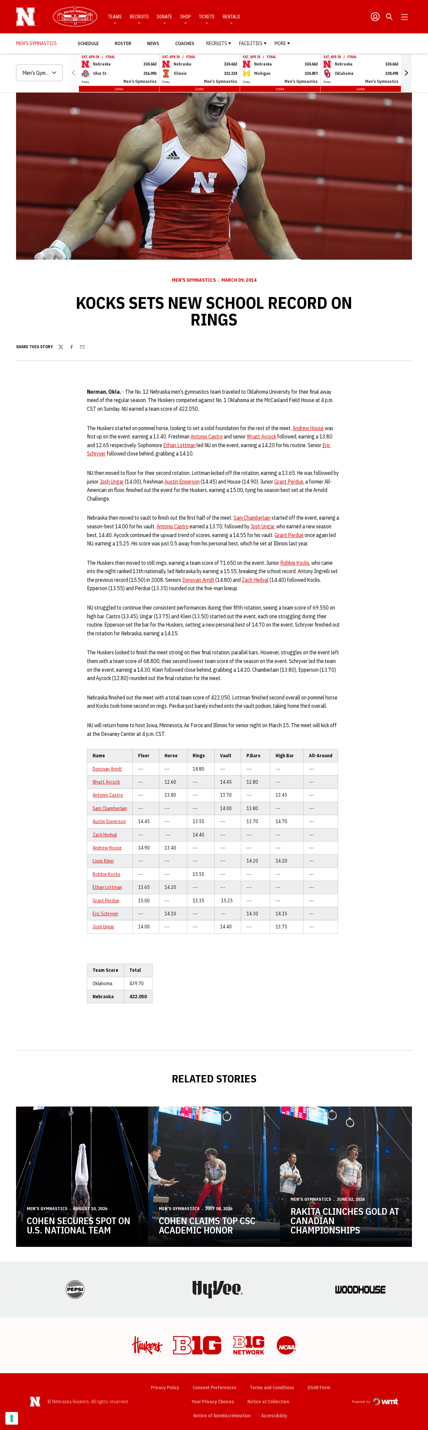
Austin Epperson (182, 481)
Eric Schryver (105, 914)
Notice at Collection (268, 1402)
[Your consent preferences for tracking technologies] (11, 1418)
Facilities (250, 43)
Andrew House (308, 428)
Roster (123, 43)
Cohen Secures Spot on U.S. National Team (78, 1225)
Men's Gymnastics (194, 280)
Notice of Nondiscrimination (221, 1416)
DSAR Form (319, 1388)
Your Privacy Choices (213, 1402)
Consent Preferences (214, 1388)
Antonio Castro (207, 436)
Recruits (139, 16)
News (153, 43)
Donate (164, 16)
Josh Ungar (112, 481)
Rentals (231, 16)
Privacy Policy (165, 1388)
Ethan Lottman (179, 445)
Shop (185, 16)
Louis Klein (103, 861)
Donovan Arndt (198, 579)
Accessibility (274, 1415)
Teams (115, 16)
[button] (406, 72)
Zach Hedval (255, 579)
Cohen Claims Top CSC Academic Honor (207, 1225)
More (280, 43)
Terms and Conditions (272, 1388)
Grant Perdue (288, 481)
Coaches (184, 43)
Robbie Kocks (294, 562)
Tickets (207, 16)
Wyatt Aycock (261, 436)
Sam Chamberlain (252, 517)
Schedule (88, 43)
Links (119, 88)
